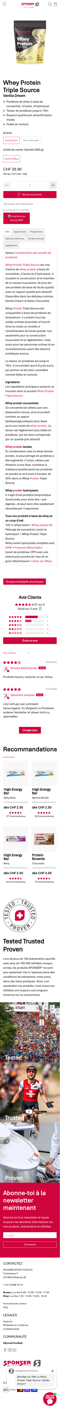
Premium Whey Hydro (28, 547)
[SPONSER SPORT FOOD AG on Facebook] (5, 1351)
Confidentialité (11, 1328)
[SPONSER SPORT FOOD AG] (30, 4)
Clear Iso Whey (42, 561)
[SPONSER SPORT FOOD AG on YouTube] (14, 1351)
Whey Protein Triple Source (22, 265)
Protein (17, 308)
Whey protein (13, 447)
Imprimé (7, 1321)
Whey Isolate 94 (42, 525)
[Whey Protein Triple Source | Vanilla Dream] (30, 42)
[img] (12, 662)
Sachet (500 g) (11, 158)
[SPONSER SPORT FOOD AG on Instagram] (10, 1351)
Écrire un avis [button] (30, 640)
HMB (8, 547)
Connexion (30, 1244)
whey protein (28, 269)
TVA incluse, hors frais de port (18, 204)
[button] (15, 617)
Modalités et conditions (15, 1325)
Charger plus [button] (30, 730)
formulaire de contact (14, 1303)
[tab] (7, 231)
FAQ (5, 1307)
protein (17, 490)
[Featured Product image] (15, 773)
